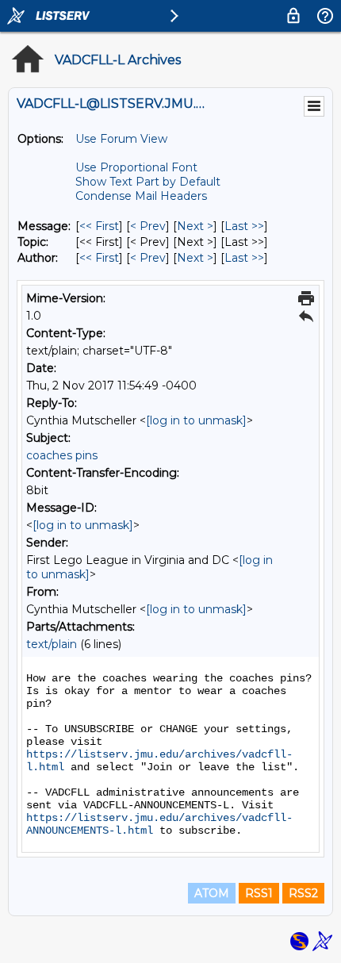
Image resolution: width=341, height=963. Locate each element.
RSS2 (303, 893)
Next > (195, 226)
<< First (99, 226)
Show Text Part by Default (147, 182)
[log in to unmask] (196, 420)
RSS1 (259, 893)
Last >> (244, 226)
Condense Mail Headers (141, 196)
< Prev (148, 226)
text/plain (51, 644)
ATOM (211, 893)
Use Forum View (121, 139)
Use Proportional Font (136, 167)
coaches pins (62, 455)
